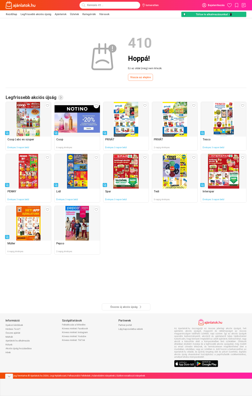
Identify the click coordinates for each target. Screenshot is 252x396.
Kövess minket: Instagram (75, 332)
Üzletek (74, 14)
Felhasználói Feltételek (79, 375)
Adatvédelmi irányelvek (103, 375)
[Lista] (243, 5)
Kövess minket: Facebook (75, 328)
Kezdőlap (11, 14)
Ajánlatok (61, 14)
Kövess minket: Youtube (74, 336)
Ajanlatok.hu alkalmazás (18, 340)
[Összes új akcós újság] (60, 97)
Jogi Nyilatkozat (58, 375)
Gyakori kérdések (14, 325)
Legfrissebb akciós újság (36, 14)
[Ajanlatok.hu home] (21, 5)
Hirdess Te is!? (13, 329)
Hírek (8, 352)
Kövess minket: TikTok (73, 340)
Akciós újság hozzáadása (19, 348)
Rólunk (9, 344)
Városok (104, 14)
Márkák (9, 337)
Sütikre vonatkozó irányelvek (130, 375)
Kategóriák (89, 14)
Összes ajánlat (13, 333)
